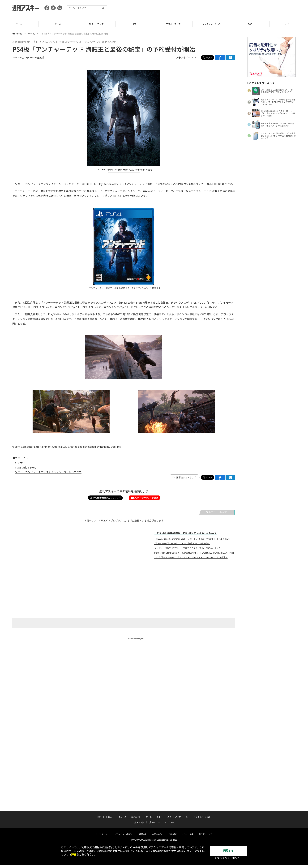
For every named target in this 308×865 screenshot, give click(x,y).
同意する (228, 850)
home (19, 33)
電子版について (205, 834)
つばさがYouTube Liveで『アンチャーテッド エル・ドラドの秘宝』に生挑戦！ (191, 557)
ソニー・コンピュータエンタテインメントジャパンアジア (48, 472)
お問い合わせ (158, 834)
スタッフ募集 (187, 834)
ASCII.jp (140, 822)
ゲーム (19, 24)
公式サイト (21, 463)
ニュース (122, 816)
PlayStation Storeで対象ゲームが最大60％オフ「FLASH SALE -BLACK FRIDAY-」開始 (194, 553)
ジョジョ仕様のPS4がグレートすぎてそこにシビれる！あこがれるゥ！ (187, 548)
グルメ (58, 24)
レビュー (289, 24)
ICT (134, 24)
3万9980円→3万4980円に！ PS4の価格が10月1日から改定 (182, 543)
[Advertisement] (237, 9)
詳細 (73, 854)
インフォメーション (211, 24)
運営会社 (143, 834)
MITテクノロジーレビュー (163, 822)
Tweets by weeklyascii (136, 638)
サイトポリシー (102, 834)
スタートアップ (96, 24)
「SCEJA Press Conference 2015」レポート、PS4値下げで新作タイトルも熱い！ (192, 539)
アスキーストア (173, 24)
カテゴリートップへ (219, 512)
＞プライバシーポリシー (228, 858)
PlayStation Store (25, 467)
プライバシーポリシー (124, 834)
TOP (250, 24)
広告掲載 (173, 834)
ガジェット (136, 816)
